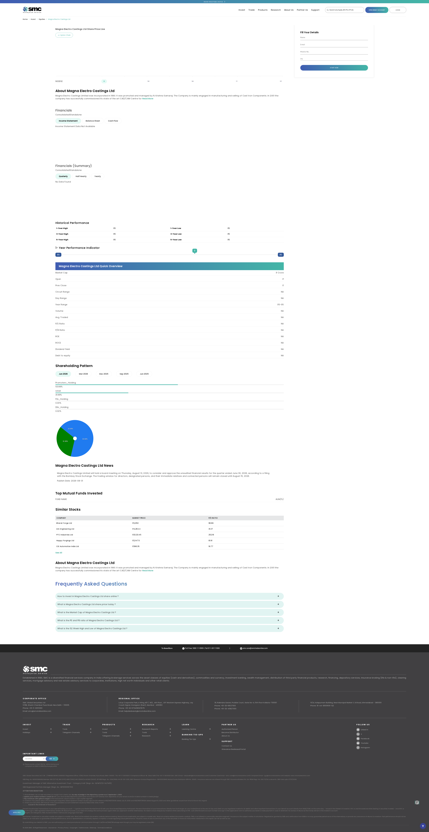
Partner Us (302, 10)
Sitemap (93, 828)
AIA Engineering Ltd (65, 529)
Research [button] (146, 736)
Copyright (74, 828)
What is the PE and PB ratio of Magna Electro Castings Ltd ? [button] (88, 620)
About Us (289, 10)
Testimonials (83, 828)
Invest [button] (25, 729)
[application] (169, 58)
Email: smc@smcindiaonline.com (37, 711)
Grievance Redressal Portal (234, 749)
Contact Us (227, 746)
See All (58, 552)
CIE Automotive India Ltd (67, 546)
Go (50, 759)
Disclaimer (52, 828)
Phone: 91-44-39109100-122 (322, 705)
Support (315, 10)
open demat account (377, 10)
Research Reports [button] (150, 729)
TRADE (66, 724)
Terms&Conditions (105, 828)
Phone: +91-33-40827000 (225, 708)
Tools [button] (65, 729)
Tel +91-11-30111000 (122, 776)
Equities (42, 19)
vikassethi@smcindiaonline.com (196, 776)
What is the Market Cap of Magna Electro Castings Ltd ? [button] (86, 612)
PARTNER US (229, 724)
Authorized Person (230, 729)
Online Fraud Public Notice (213, 2)
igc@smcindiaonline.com (274, 776)
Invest (242, 10)
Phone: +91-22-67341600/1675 (132, 708)
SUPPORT (227, 741)
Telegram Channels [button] (71, 732)
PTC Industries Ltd (64, 534)
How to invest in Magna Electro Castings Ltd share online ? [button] (88, 596)
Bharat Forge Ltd (64, 523)
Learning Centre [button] (189, 729)
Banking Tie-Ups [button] (189, 739)
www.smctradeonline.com (300, 776)
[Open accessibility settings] (423, 826)
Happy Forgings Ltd (65, 540)
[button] (117, 729)
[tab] (68, 121)
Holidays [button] (26, 732)
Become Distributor (230, 732)
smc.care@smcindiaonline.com (238, 776)
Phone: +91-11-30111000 (32, 708)
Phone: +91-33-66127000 (225, 705)
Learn (185, 724)
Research (276, 10)
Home (25, 19)
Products (263, 10)
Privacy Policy (63, 828)
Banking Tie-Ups (192, 734)
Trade (251, 10)
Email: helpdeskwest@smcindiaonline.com (137, 711)
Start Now (334, 68)
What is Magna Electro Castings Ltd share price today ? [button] (86, 604)
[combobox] (332, 58)
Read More (147, 98)
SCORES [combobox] (28, 759)
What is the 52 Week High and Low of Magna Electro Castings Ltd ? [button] (92, 628)
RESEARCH (148, 724)
